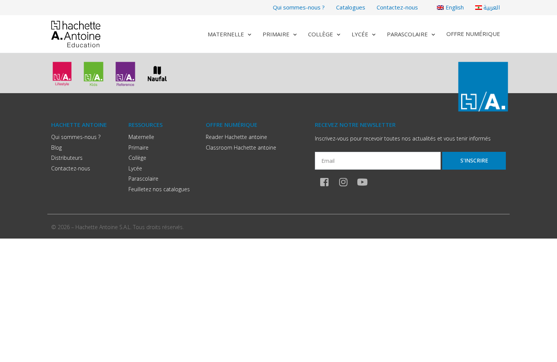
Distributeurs (67, 157)
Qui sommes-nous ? (299, 7)
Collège (320, 34)
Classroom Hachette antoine (241, 147)
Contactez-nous (397, 7)
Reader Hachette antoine (236, 136)
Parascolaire (407, 34)
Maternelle (226, 34)
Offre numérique (473, 33)
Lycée (360, 34)
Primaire (276, 34)
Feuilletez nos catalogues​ (159, 189)
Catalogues (350, 7)
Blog (56, 147)
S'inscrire (474, 160)
